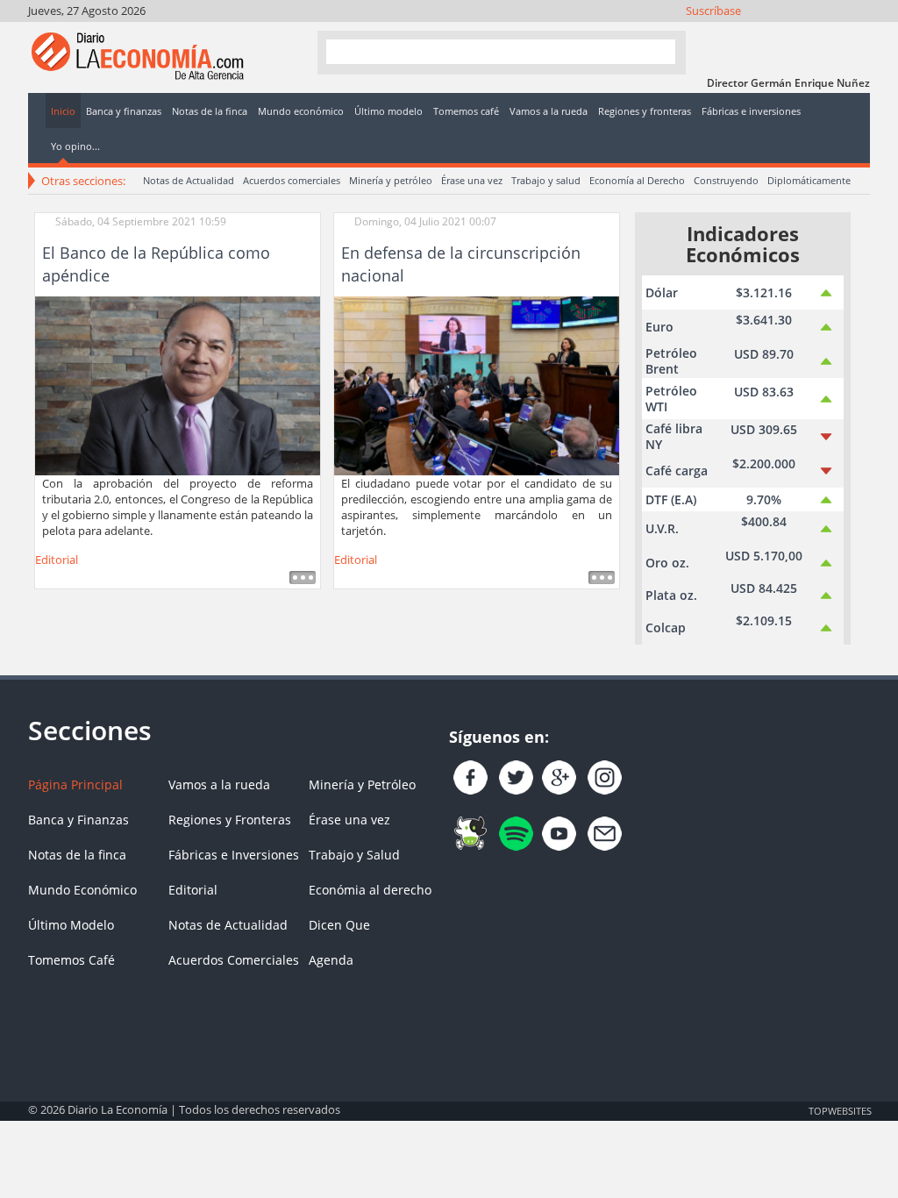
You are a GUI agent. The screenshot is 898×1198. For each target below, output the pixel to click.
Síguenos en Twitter (762, 33)
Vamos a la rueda (219, 784)
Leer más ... (302, 577)
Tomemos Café (71, 960)
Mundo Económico (82, 889)
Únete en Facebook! (739, 33)
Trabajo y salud (546, 180)
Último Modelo (71, 924)
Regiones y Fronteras (229, 819)
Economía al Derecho (637, 180)
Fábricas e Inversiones (233, 854)
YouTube (810, 33)
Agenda (331, 960)
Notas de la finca (77, 854)
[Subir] (449, 1101)
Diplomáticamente (809, 180)
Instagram (786, 33)
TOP (839, 1110)
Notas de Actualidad (188, 180)
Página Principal (75, 784)
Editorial (56, 559)
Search (655, 51)
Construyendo (726, 180)
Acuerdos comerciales (291, 180)
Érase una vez (471, 180)
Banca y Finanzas (78, 819)
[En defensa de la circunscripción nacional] (476, 384)
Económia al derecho (370, 889)
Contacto (857, 33)
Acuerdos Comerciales (233, 960)
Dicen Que (339, 924)
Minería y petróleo (390, 180)
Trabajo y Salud (354, 854)
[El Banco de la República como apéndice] (177, 384)
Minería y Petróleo (362, 784)
